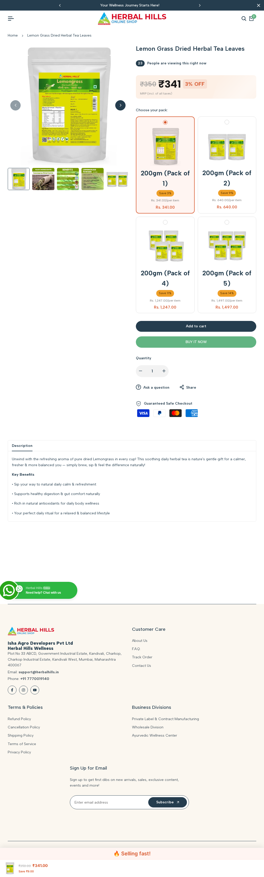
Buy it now (196, 342)
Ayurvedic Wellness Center (154, 735)
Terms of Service (22, 744)
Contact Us (141, 665)
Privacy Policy (19, 752)
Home (13, 35)
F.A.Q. (136, 649)
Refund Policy (19, 719)
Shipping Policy (21, 735)
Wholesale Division (147, 727)
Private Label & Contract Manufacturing (165, 719)
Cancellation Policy (24, 727)
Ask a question (155, 387)
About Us (139, 640)
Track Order (142, 657)
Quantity (143, 358)
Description (22, 446)
